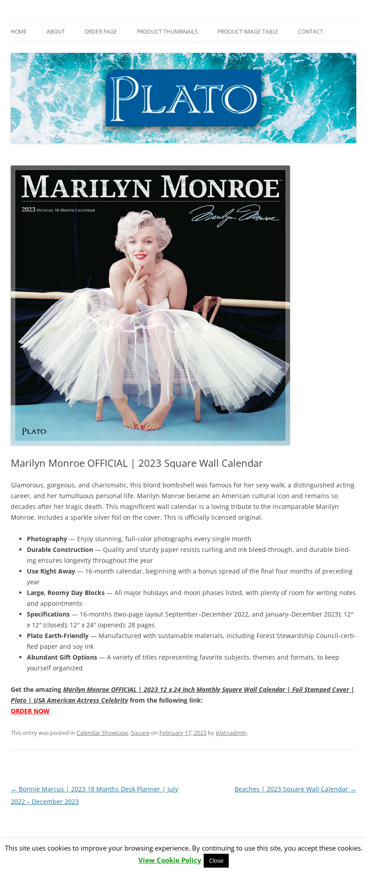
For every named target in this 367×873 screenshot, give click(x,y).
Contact (310, 31)
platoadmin (231, 733)
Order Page (101, 31)
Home (19, 31)
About (56, 31)
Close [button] (216, 860)
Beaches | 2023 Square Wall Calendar (295, 789)
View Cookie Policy (169, 860)
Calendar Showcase (102, 733)
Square (140, 733)
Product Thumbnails (167, 31)
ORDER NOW (30, 711)
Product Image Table (248, 31)
